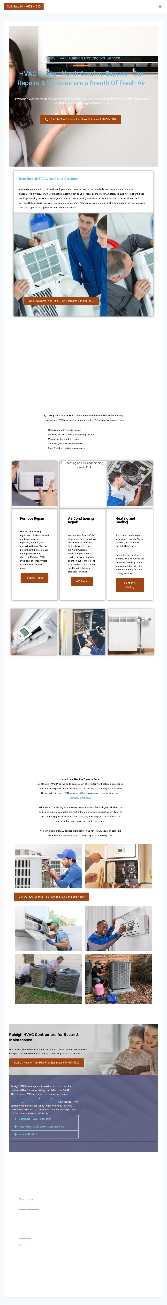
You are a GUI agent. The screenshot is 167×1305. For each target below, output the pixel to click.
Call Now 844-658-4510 (24, 6)
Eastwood (34, 1098)
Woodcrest (72, 1098)
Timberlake (40, 1101)
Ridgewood (16, 1101)
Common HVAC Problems (34, 1118)
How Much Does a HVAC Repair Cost (41, 1126)
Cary (117, 793)
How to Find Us (28, 1134)
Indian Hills (52, 1101)
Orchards (28, 1101)
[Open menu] (160, 6)
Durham (74, 797)
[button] (44, 1119)
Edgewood (45, 1098)
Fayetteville (85, 797)
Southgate (22, 1098)
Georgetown (58, 1098)
